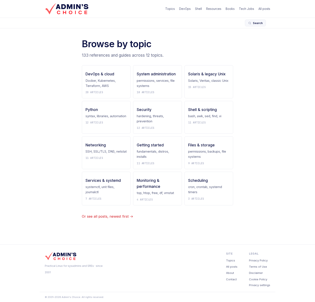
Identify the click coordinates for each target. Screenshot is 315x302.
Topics (170, 9)
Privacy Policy (258, 260)
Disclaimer (256, 273)
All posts (264, 9)
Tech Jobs (246, 9)
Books (230, 9)
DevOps (185, 9)
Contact (231, 279)
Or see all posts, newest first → (107, 216)
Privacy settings (259, 285)
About (230, 273)
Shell (198, 9)
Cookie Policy (258, 279)
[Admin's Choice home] (67, 9)
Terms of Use (258, 266)
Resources (213, 9)
